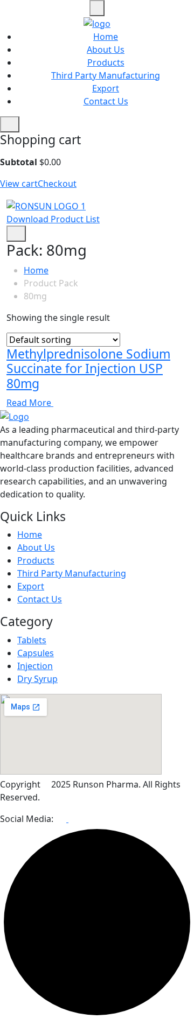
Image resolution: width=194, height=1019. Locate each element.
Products (105, 62)
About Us (105, 49)
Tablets (31, 640)
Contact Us (106, 101)
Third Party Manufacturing (105, 75)
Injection (35, 666)
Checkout (57, 183)
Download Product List (53, 219)
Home (105, 37)
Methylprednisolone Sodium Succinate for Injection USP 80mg (88, 368)
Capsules (35, 653)
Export (105, 88)
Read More (29, 403)
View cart (19, 183)
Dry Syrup (37, 679)
